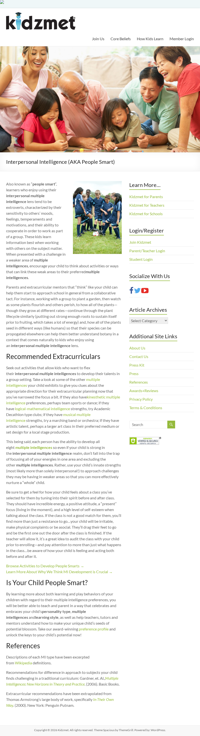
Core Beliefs (120, 38)
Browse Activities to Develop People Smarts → (45, 565)
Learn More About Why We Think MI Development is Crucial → (59, 571)
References (138, 382)
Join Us (98, 38)
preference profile (94, 629)
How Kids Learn (150, 38)
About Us (137, 348)
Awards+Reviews (143, 390)
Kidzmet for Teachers (146, 205)
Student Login (141, 259)
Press (134, 373)
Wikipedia (23, 662)
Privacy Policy (141, 399)
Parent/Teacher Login (147, 250)
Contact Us (138, 356)
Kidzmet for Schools (146, 213)
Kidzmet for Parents (146, 196)
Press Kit (136, 365)
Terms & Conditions (145, 407)
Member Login (182, 38)
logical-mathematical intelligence (42, 408)
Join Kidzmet (140, 242)
